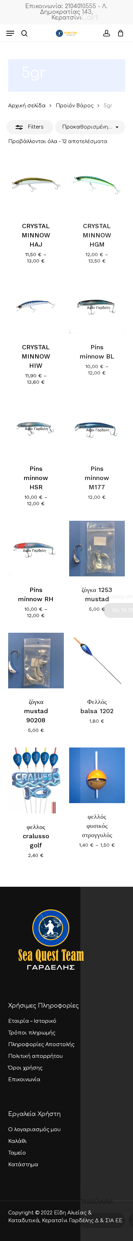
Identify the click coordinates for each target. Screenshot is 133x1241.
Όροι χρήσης (25, 1068)
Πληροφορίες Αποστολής (41, 1044)
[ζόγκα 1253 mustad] (97, 548)
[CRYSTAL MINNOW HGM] (97, 185)
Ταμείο (17, 1153)
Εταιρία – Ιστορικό (32, 1021)
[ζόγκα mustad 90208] (36, 660)
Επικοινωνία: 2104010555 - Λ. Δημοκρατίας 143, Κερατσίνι (66, 12)
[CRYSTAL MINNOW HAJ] (36, 185)
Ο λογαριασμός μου (34, 1129)
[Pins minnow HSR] (36, 427)
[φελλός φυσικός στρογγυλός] (97, 775)
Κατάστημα (23, 1164)
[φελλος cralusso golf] (36, 780)
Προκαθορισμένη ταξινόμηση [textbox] (87, 127)
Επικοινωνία (24, 1079)
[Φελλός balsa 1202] (97, 660)
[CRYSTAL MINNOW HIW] (36, 306)
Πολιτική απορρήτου (35, 1056)
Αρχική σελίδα (27, 105)
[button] (10, 33)
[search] (24, 33)
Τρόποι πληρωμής (31, 1033)
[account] (106, 33)
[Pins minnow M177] (97, 427)
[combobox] (90, 127)
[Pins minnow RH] (36, 548)
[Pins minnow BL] (97, 306)
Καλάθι (17, 1141)
